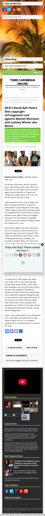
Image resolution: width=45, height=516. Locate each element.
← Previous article (14, 347)
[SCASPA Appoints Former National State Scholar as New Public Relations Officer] (9, 419)
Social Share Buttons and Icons (11, 515)
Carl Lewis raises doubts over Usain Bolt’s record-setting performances (22, 479)
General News (31, 147)
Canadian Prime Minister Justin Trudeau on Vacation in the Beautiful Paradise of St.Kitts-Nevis (27, 464)
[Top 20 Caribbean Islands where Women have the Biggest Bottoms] (9, 475)
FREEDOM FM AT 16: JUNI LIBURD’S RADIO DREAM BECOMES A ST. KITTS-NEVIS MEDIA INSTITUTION (21, 430)
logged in (19, 360)
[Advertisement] (22, 39)
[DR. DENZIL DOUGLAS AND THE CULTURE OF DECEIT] (17, 406)
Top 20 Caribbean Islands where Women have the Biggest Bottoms (25, 472)
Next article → (33, 347)
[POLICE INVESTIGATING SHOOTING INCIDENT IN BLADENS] (17, 419)
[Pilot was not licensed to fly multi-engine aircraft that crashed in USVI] (25, 406)
